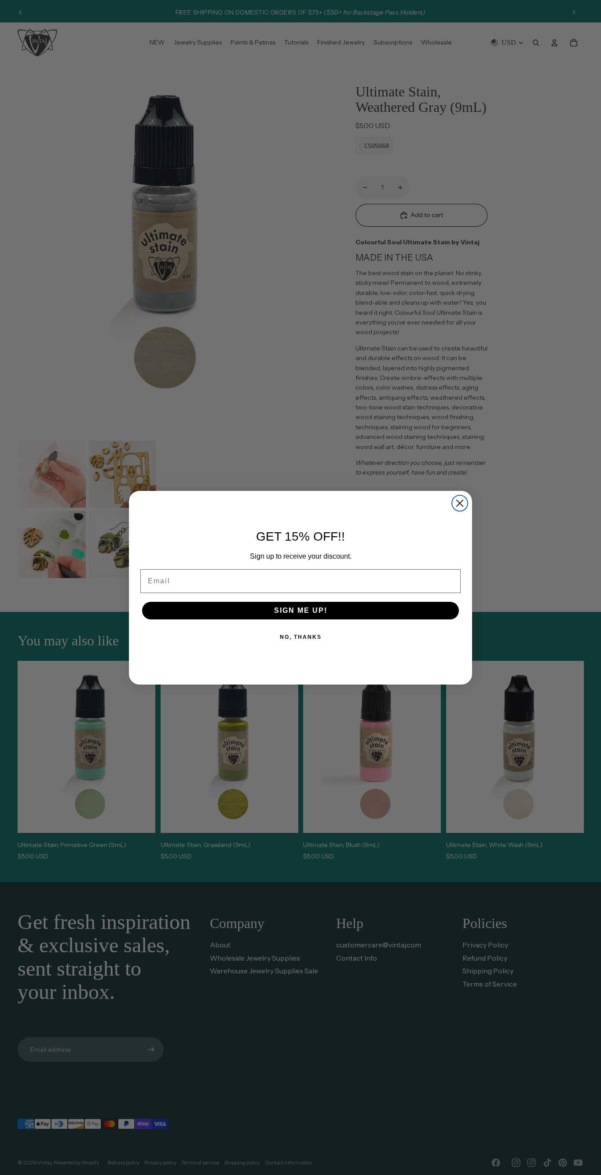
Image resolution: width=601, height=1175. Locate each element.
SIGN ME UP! (300, 610)
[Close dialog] (460, 503)
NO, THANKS (301, 637)
